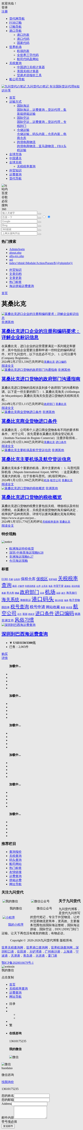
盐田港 (21, 951)
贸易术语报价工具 (29, 75)
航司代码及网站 (28, 59)
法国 (58, 593)
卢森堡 (21, 586)
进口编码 (61, 361)
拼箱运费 (15, 880)
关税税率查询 (26, 166)
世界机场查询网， (63, 947)
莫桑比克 (49, 361)
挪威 (17, 593)
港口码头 (43, 599)
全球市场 (15, 154)
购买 (5, 654)
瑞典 (66, 600)
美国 (63, 607)
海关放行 (71, 592)
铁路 (77, 613)
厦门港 (52, 955)
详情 (5, 658)
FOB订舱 (15, 22)
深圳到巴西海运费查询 (25, 633)
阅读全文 (8, 365)
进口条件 (61, 442)
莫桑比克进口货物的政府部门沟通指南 (41, 378)
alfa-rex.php (16, 256)
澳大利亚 (59, 600)
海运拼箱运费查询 (21, 286)
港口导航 (15, 30)
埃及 (50, 586)
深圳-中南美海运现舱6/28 (26, 552)
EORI (5, 579)
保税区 (42, 579)
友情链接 (15, 872)
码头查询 (15, 859)
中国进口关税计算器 (31, 67)
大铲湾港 (35, 951)
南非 (14, 586)
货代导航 (15, 178)
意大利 (10, 593)
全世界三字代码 (28, 55)
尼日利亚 (75, 586)
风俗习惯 (24, 619)
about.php (15, 252)
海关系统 (10, 599)
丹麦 (11, 579)
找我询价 (8, 1082)
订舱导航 (15, 26)
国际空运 (41, 122)
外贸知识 (15, 170)
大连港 (40, 955)
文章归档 (15, 273)
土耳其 (44, 586)
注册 (5, 11)
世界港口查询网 (37, 947)
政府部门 (49, 404)
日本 (42, 593)
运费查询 (15, 174)
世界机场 (15, 47)
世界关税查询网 (12, 947)
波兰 (63, 593)
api (11, 259)
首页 (12, 97)
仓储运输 (41, 134)
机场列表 (23, 51)
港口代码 (23, 38)
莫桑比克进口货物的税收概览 (32, 497)
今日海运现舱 (18, 560)
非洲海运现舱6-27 (21, 556)
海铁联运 (25, 600)
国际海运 (41, 109)
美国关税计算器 (28, 71)
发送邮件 (8, 1126)
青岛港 (27, 955)
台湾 (38, 586)
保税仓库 (28, 579)
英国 (24, 614)
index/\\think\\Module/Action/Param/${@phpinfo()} (41, 263)
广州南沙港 (52, 951)
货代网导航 (17, 18)
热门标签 (15, 282)
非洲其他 (8, 322)
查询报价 (15, 851)
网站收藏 (53, 607)
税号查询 (19, 606)
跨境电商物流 (41, 146)
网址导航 (15, 884)
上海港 (68, 951)
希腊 (4, 593)
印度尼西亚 (30, 586)
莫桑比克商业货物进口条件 (29, 421)
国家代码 (23, 42)
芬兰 (19, 614)
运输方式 (15, 101)
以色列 (17, 579)
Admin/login (17, 249)
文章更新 (15, 278)
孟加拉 (67, 586)
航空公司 (55, 480)
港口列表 (23, 34)
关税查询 (15, 63)
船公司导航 (17, 79)
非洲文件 (8, 620)
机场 (46, 480)
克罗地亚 (53, 579)
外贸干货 (58, 585)
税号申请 (37, 607)
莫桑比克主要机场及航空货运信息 (36, 459)
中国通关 (15, 158)
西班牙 (31, 614)
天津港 (15, 955)
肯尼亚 (69, 607)
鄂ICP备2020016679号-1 (18, 962)
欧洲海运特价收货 (21, 548)
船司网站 (15, 864)
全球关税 (15, 162)
